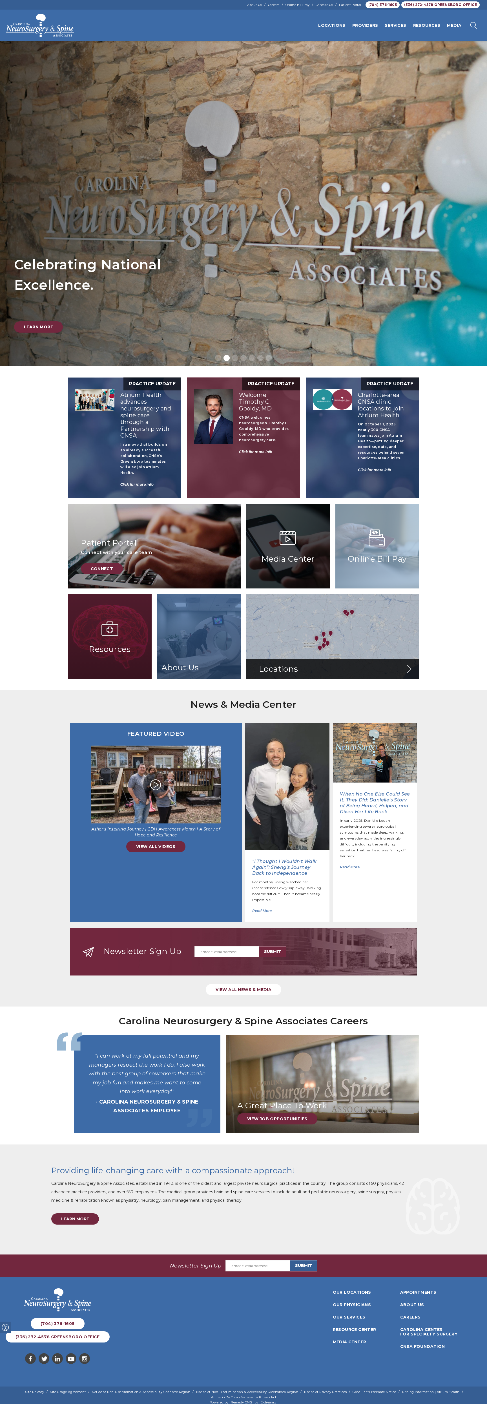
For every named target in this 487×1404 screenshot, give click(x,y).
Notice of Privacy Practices (325, 1392)
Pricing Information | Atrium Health (431, 1392)
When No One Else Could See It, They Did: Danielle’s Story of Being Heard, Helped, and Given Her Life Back (375, 802)
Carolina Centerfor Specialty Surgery (428, 1332)
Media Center (349, 1341)
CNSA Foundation (422, 1346)
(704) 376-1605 (382, 5)
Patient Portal (350, 5)
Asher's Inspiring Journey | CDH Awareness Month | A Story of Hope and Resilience (155, 832)
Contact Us (324, 5)
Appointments (418, 1292)
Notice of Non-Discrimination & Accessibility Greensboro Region (247, 1392)
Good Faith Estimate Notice (374, 1392)
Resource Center (354, 1329)
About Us (254, 5)
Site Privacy (34, 1392)
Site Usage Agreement (68, 1392)
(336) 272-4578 (440, 5)
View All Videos (156, 846)
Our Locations (352, 1292)
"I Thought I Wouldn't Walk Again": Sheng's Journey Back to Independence (284, 867)
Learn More (38, 326)
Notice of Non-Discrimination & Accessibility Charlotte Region (141, 1392)
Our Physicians (352, 1304)
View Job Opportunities (277, 1118)
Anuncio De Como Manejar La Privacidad (243, 1397)
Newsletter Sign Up (142, 951)
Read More (262, 911)
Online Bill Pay (297, 5)
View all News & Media (243, 989)
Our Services (349, 1317)
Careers (274, 5)
